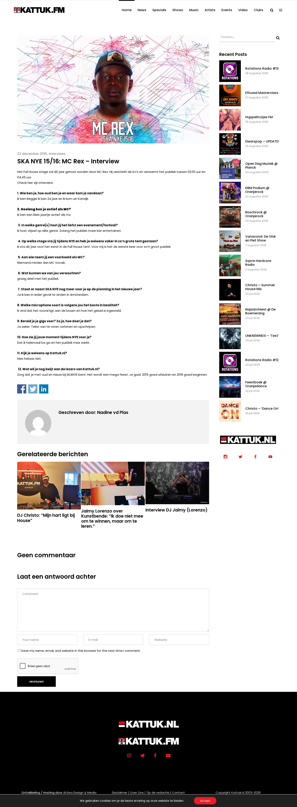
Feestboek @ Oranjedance (256, 384)
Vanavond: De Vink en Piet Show (260, 238)
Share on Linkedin (43, 388)
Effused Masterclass (261, 92)
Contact (178, 792)
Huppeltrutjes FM (259, 117)
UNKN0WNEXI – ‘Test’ (262, 335)
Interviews (57, 153)
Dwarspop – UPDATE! (262, 141)
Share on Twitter (32, 388)
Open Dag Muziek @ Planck (261, 165)
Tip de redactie (157, 792)
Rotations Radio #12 (262, 360)
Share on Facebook (21, 388)
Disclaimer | (120, 792)
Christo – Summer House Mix (260, 287)
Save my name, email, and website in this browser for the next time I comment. (81, 651)
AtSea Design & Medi (78, 792)
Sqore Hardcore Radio (258, 262)
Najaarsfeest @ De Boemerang (260, 311)
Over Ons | (137, 792)
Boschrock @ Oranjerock (256, 214)
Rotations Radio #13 (262, 68)
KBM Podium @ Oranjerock (257, 190)
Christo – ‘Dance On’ (262, 408)
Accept (205, 801)
